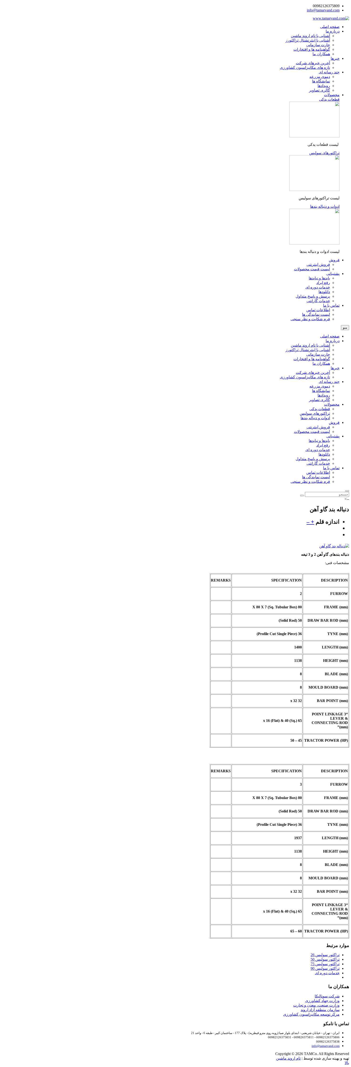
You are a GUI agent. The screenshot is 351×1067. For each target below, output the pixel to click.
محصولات (332, 404)
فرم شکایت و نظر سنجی (310, 481)
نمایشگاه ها (321, 391)
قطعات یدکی (319, 409)
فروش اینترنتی (318, 427)
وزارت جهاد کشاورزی (322, 1001)
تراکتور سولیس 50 (325, 959)
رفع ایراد (323, 445)
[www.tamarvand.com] (331, 18)
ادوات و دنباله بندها (315, 418)
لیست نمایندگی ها (316, 477)
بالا (347, 1063)
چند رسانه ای (329, 382)
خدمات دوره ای (317, 450)
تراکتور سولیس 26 (325, 955)
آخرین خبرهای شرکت (313, 372)
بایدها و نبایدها (319, 441)
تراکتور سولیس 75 (325, 964)
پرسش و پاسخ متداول (313, 459)
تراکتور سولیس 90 (325, 968)
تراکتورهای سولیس (315, 413)
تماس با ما (331, 468)
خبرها (335, 368)
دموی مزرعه (319, 386)
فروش (334, 422)
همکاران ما (321, 363)
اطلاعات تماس (318, 472)
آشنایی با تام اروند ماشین (310, 345)
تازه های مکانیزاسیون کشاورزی (305, 377)
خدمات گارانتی (318, 463)
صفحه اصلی (330, 336)
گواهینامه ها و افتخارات (311, 359)
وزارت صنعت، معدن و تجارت (316, 1005)
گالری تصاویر (319, 400)
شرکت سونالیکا (327, 996)
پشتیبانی (333, 436)
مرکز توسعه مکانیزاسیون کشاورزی (311, 1014)
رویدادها (324, 395)
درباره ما (333, 341)
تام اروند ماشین (288, 1058)
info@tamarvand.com (323, 10)
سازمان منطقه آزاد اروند (320, 1010)
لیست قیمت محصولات (312, 432)
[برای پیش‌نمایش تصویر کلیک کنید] (334, 546)
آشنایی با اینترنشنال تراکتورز (308, 350)
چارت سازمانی (318, 354)
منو (345, 327)
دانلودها (324, 454)
